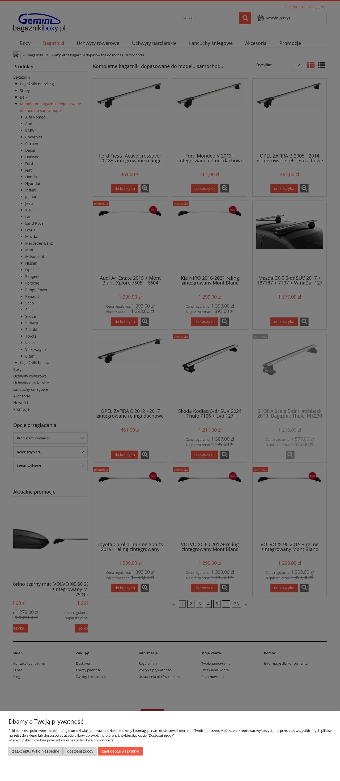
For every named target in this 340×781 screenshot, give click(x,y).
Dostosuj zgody (80, 751)
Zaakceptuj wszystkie (120, 751)
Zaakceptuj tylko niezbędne (35, 751)
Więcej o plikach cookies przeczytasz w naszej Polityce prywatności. (61, 740)
